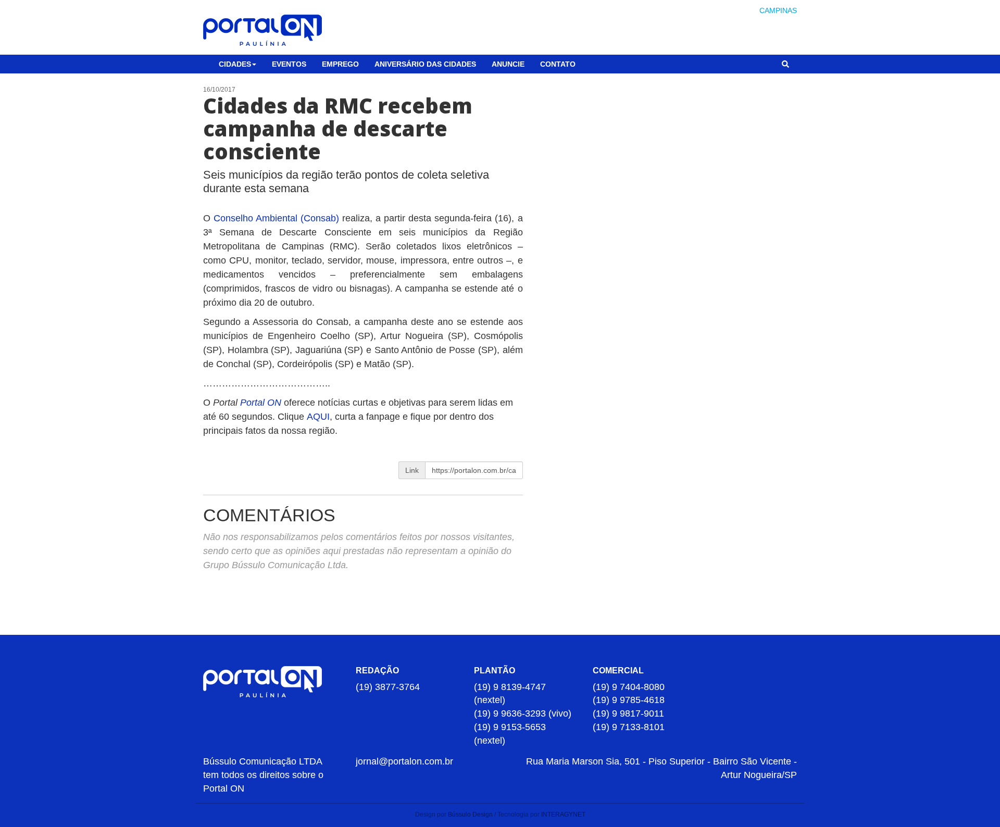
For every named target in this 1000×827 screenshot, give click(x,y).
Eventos (289, 64)
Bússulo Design (470, 814)
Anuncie (508, 64)
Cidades (235, 64)
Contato (558, 64)
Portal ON (260, 402)
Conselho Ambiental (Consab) (276, 218)
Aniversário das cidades (425, 64)
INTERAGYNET (563, 814)
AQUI (318, 416)
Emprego (340, 64)
